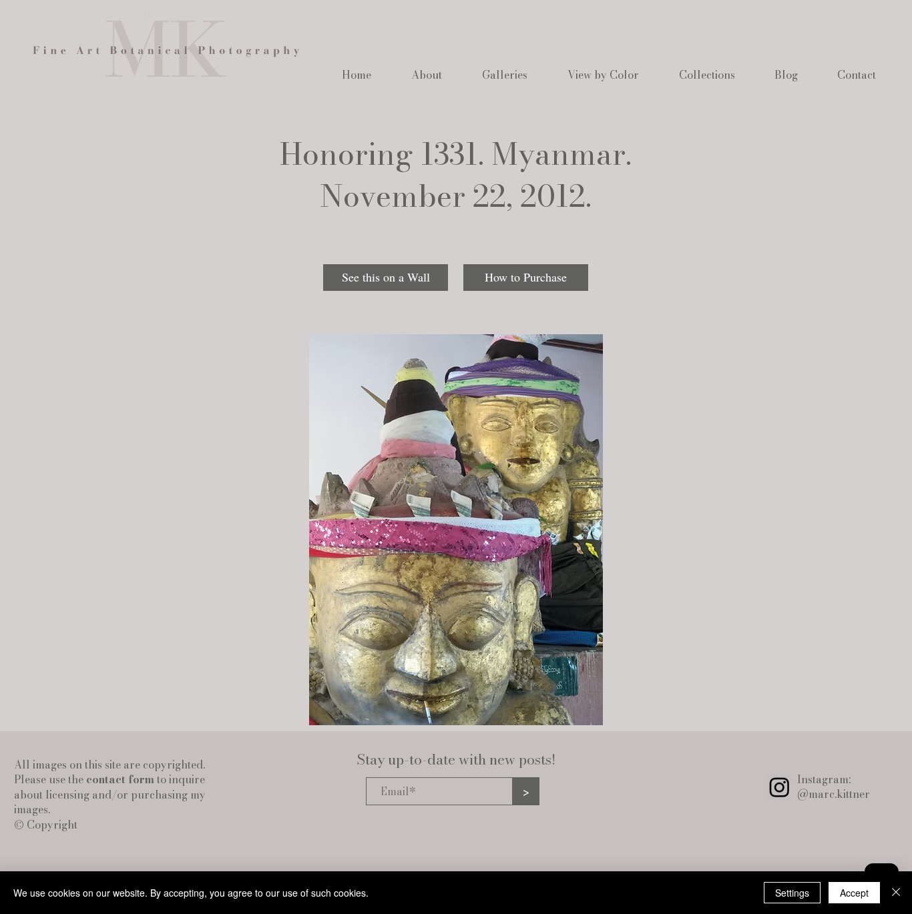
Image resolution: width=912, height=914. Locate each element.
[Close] (896, 892)
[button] (426, 74)
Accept (854, 892)
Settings (792, 892)
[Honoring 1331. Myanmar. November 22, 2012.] (456, 529)
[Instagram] (779, 787)
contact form (120, 779)
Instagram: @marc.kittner (833, 786)
